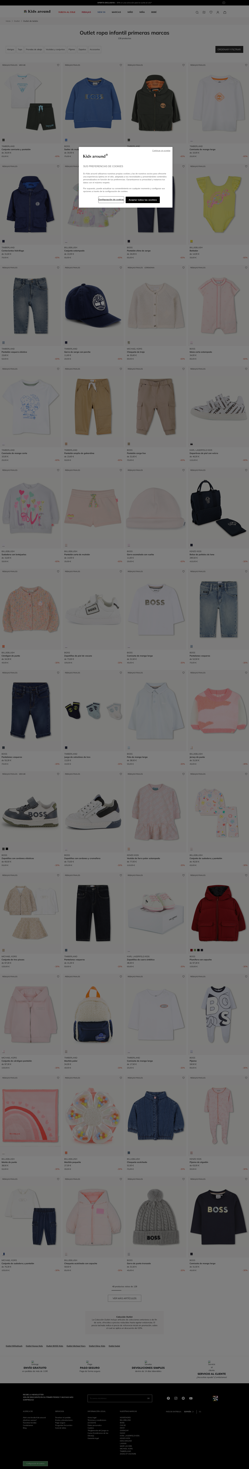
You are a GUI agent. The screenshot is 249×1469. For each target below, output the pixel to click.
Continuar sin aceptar (161, 151)
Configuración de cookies (111, 200)
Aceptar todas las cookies (143, 200)
